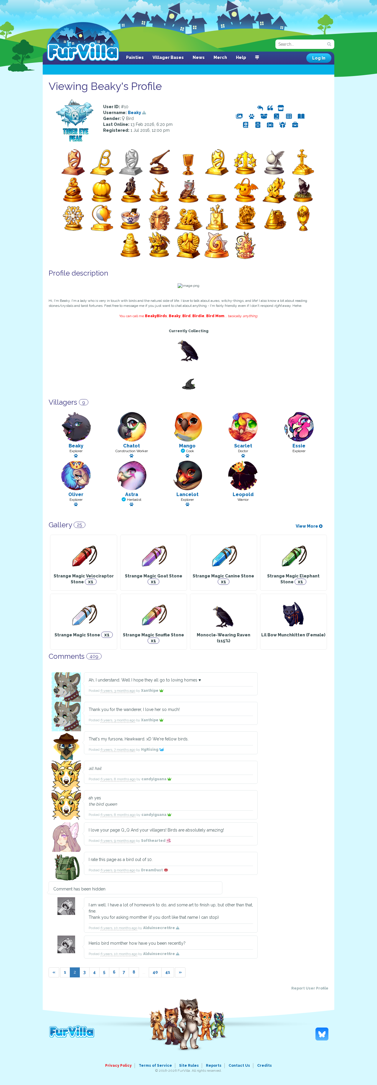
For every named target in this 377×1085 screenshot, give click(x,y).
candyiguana (154, 779)
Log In (318, 58)
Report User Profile (309, 988)
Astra (131, 494)
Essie (298, 446)
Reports (213, 1065)
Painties (135, 57)
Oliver (75, 494)
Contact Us (239, 1065)
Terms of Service (155, 1065)
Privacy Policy (118, 1065)
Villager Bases (168, 57)
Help (241, 57)
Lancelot (187, 494)
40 (155, 972)
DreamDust (152, 870)
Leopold (243, 494)
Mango (187, 446)
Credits (264, 1065)
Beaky (135, 112)
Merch (220, 57)
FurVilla (83, 42)
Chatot (131, 446)
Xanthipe (150, 691)
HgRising (150, 750)
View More (307, 526)
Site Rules (189, 1065)
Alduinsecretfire (159, 928)
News (199, 57)
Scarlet (243, 446)
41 (167, 972)
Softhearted (153, 841)
